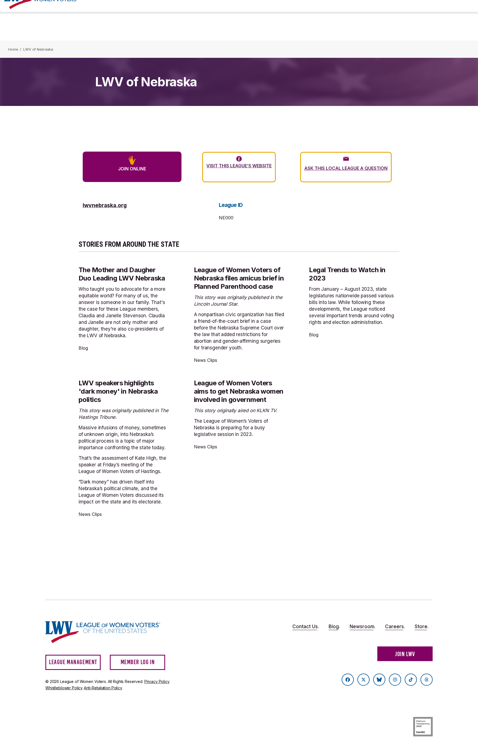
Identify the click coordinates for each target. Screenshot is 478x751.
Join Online (132, 168)
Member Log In (138, 662)
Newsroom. (362, 626)
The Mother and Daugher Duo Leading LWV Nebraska (122, 274)
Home (13, 49)
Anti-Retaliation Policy (103, 687)
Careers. (395, 626)
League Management (73, 662)
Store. (421, 626)
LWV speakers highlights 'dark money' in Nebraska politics (118, 391)
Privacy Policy (157, 681)
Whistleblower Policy (64, 687)
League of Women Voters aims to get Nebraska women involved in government (239, 391)
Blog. (334, 626)
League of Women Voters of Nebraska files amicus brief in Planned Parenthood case (239, 278)
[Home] (107, 632)
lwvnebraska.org (105, 205)
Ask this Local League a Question (346, 168)
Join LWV (405, 654)
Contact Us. (305, 626)
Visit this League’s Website (239, 165)
